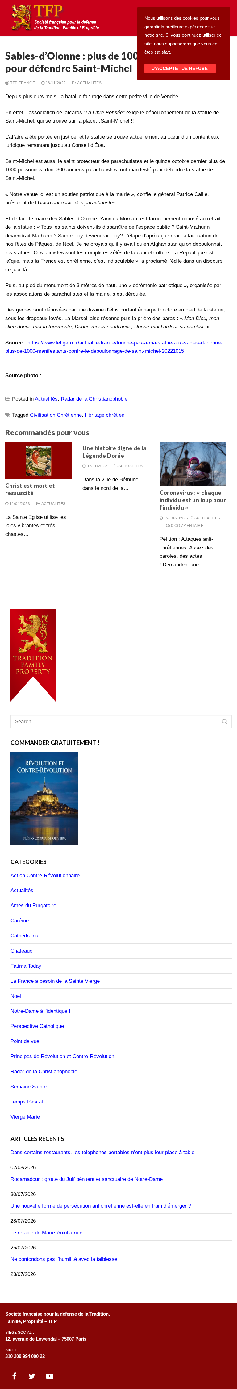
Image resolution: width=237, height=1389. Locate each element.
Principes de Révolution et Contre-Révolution (62, 1056)
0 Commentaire (186, 525)
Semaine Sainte (28, 1087)
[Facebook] (14, 1376)
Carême (19, 921)
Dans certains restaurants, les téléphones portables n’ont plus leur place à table (102, 1152)
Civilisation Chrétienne (56, 415)
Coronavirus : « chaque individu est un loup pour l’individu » (193, 500)
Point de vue (24, 1041)
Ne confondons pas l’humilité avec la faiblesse (63, 1259)
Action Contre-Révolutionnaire (45, 875)
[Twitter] (32, 1376)
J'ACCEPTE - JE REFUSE (180, 68)
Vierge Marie (25, 1117)
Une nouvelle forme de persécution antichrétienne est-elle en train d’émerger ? (100, 1206)
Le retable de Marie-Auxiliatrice (46, 1233)
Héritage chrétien (104, 415)
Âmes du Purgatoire (33, 905)
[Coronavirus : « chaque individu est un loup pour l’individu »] (193, 464)
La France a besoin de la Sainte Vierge (55, 981)
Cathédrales (24, 936)
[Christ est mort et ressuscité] (38, 460)
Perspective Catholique (37, 1026)
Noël (15, 996)
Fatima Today (25, 966)
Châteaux (21, 951)
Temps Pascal (26, 1102)
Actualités (89, 83)
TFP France (22, 83)
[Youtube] (49, 1376)
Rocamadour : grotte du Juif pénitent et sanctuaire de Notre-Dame (86, 1179)
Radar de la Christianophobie (94, 399)
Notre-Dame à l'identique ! (40, 1011)
